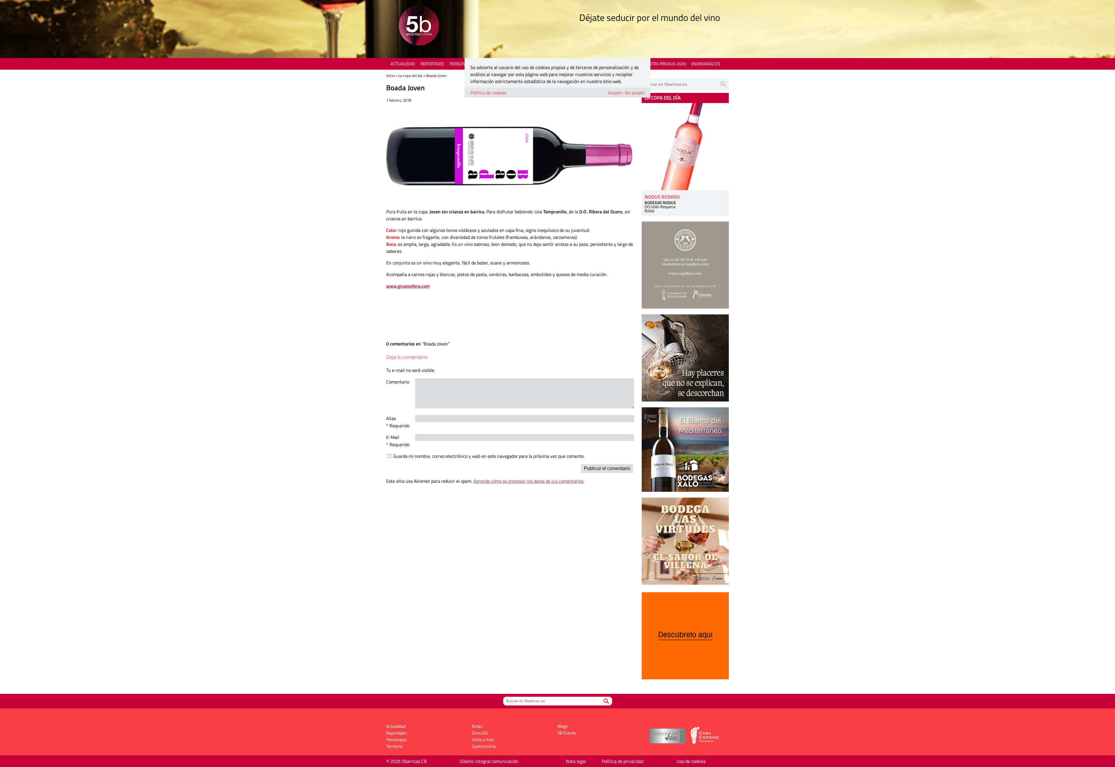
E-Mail (392, 437)
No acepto (635, 92)
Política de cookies (488, 92)
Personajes (461, 63)
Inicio (390, 75)
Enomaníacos (705, 63)
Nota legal (576, 761)
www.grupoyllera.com (408, 285)
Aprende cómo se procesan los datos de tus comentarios (528, 481)
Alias (391, 418)
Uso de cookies (691, 761)
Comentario (397, 381)
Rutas (477, 726)
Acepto (615, 92)
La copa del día (410, 75)
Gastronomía (484, 746)
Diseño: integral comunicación (489, 761)
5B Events (567, 733)
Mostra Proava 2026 (664, 63)
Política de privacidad (622, 761)
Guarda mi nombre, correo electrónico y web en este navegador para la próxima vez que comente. (489, 456)
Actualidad (403, 63)
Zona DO (480, 733)
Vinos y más (483, 739)
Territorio (394, 746)
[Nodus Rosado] (685, 146)
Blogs (563, 726)
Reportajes (432, 63)
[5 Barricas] (419, 26)
